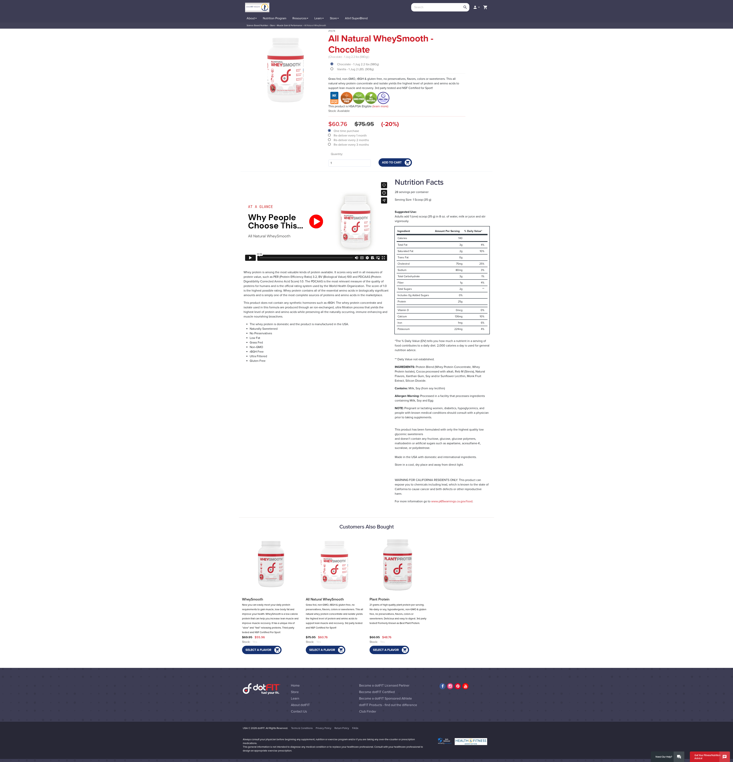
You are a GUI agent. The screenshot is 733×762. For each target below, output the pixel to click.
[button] (476, 7)
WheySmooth (252, 599)
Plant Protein (379, 599)
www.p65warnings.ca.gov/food (451, 501)
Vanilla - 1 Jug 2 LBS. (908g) (355, 69)
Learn (295, 699)
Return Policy (341, 728)
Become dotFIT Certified (377, 692)
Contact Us (299, 711)
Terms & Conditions (302, 728)
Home (295, 686)
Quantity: (337, 154)
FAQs (355, 728)
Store (295, 692)
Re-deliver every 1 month (350, 135)
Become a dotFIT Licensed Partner (384, 686)
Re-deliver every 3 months (352, 145)
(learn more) (380, 106)
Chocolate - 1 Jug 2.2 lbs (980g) (358, 64)
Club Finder (367, 711)
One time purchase (347, 131)
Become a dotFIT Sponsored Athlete (385, 699)
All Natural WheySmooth (325, 599)
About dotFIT (300, 705)
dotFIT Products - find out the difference (388, 705)
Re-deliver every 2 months (352, 140)
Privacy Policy (323, 728)
